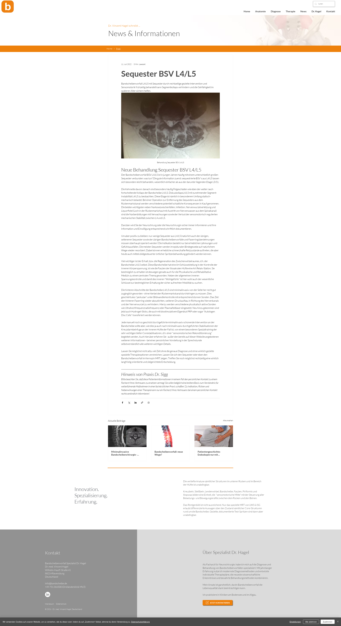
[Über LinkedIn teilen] (135, 402)
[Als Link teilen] (142, 402)
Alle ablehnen (311, 621)
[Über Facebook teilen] (122, 402)
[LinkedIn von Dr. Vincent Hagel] (47, 594)
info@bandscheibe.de (56, 583)
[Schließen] (337, 622)
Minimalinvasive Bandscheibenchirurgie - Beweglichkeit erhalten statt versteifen (126, 453)
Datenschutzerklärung (140, 621)
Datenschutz (61, 604)
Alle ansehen (228, 420)
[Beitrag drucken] (148, 402)
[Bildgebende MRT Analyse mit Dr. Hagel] (127, 436)
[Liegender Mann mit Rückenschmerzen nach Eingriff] (213, 436)
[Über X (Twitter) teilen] (129, 402)
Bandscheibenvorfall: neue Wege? (169, 453)
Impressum (49, 604)
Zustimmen (327, 621)
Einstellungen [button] (295, 621)
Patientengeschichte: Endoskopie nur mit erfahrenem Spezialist (209, 453)
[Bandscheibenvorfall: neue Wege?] (170, 436)
